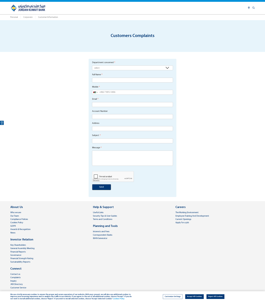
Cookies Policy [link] (16, 223)
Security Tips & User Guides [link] (105, 216)
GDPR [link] (13, 226)
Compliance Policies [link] (19, 219)
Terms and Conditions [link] (102, 219)
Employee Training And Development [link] (192, 216)
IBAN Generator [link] (100, 238)
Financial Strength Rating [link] (21, 258)
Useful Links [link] (98, 212)
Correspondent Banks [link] (102, 235)
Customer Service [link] (18, 288)
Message (96, 148)
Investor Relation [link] (21, 239)
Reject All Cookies (215, 296)
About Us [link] (16, 207)
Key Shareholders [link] (18, 245)
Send (101, 187)
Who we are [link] (15, 212)
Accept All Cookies (194, 296)
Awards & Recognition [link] (20, 229)
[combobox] (95, 92)
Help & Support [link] (103, 207)
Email (94, 99)
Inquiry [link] (13, 281)
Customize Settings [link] (173, 296)
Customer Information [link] (48, 17)
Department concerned (103, 62)
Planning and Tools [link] (105, 226)
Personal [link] (14, 17)
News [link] (12, 233)
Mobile (95, 87)
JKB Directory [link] (16, 284)
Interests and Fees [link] (101, 232)
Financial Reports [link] (18, 252)
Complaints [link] (15, 277)
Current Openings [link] (183, 219)
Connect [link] (16, 268)
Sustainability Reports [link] (20, 262)
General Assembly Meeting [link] (22, 248)
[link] (2, 123)
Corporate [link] (28, 17)
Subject (95, 135)
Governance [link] (15, 255)
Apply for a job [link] (182, 223)
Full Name (96, 75)
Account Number (100, 111)
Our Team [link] (14, 216)
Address (95, 123)
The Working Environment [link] (187, 212)
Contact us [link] (15, 274)
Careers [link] (180, 207)
